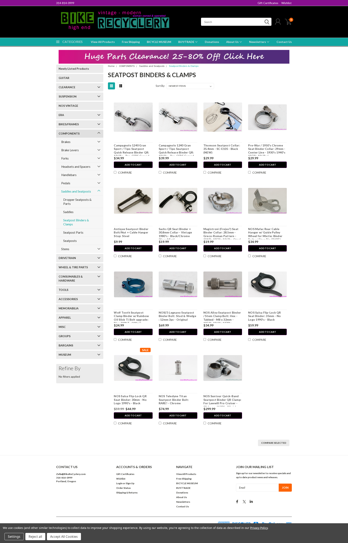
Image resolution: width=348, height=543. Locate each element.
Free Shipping (131, 42)
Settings (14, 536)
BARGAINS (66, 345)
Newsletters (258, 42)
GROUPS (64, 336)
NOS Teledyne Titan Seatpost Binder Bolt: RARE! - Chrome (174, 399)
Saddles (68, 212)
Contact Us (284, 42)
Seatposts (70, 240)
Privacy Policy (259, 528)
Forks (65, 158)
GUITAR (64, 78)
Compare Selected (273, 442)
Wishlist (286, 3)
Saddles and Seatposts (76, 191)
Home (111, 66)
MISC (62, 326)
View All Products (103, 42)
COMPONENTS (69, 133)
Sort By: (160, 85)
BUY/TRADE (186, 42)
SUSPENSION (68, 96)
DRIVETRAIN (67, 258)
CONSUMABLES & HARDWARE (71, 278)
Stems (65, 249)
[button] (174, 57)
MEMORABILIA (69, 308)
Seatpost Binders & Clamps (76, 222)
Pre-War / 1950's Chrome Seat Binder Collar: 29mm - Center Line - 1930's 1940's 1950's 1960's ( (266, 151)
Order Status (123, 487)
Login (119, 483)
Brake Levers (70, 150)
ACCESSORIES (68, 299)
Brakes (65, 142)
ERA (61, 115)
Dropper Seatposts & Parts (77, 201)
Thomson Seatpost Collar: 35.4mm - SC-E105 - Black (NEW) (221, 149)
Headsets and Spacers (75, 166)
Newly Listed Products (74, 68)
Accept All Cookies (64, 536)
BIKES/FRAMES (69, 124)
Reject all (35, 536)
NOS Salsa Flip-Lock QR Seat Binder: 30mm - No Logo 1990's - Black (130, 399)
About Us (232, 42)
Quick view (133, 117)
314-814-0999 (65, 3)
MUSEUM (65, 354)
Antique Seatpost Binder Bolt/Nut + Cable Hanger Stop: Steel (131, 232)
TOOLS (63, 289)
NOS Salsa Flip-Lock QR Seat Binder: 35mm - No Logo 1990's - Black (264, 316)
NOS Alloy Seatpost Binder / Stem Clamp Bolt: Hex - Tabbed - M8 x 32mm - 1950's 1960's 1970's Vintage (222, 319)
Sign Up (130, 483)
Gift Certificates (268, 3)
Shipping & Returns (127, 492)
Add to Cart (133, 164)
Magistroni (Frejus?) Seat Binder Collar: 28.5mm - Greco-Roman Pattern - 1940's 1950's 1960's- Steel (222, 234)
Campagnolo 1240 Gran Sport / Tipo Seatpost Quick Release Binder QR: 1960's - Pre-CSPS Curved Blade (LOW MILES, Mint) (131, 152)
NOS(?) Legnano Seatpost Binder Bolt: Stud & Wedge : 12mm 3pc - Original (177, 316)
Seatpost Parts (73, 232)
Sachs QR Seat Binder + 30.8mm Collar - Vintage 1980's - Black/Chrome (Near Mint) (175, 234)
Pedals (65, 183)
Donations (212, 42)
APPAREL (65, 317)
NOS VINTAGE (68, 105)
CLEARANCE (67, 87)
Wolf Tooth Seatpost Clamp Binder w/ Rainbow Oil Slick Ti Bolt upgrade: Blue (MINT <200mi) (131, 318)
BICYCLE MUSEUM (159, 42)
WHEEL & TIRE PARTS (73, 267)
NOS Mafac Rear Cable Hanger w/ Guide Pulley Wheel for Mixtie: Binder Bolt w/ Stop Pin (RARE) (265, 234)
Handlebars (69, 175)
